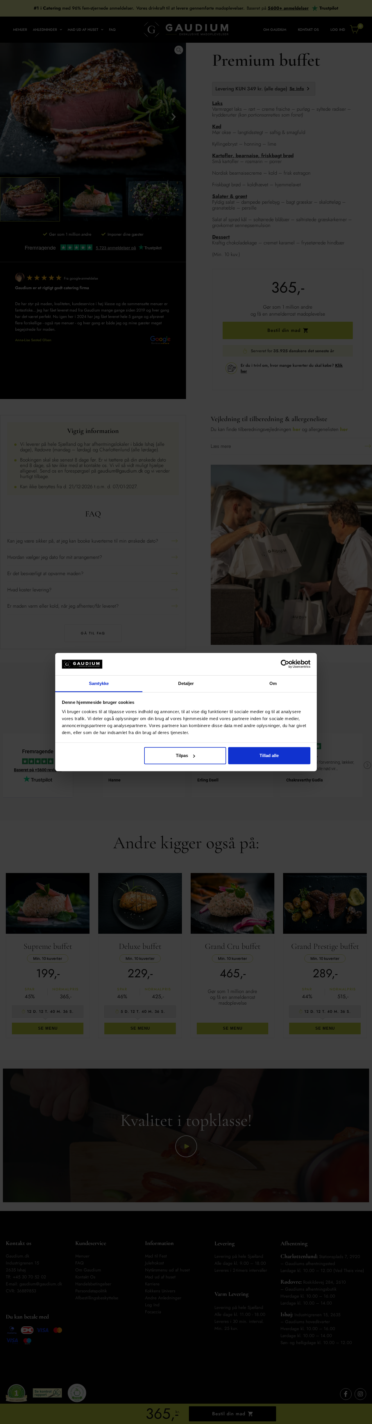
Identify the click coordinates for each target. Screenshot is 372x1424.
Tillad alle (269, 755)
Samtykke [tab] (99, 683)
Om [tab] (273, 683)
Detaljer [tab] (186, 683)
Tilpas (182, 755)
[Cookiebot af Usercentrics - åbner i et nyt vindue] (285, 664)
